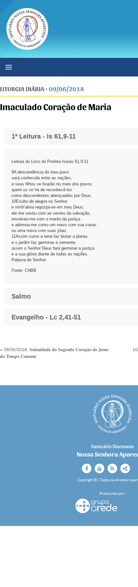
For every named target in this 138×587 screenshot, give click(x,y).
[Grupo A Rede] (96, 512)
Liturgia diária (22, 89)
